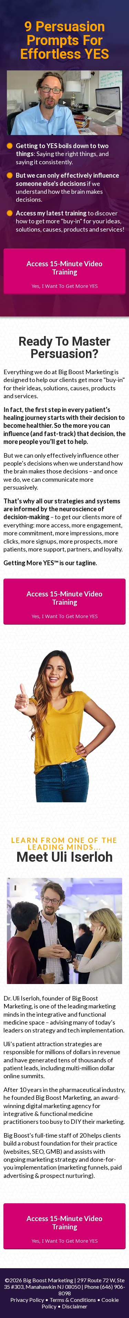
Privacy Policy (27, 1299)
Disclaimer (74, 1306)
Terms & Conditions (73, 1299)
